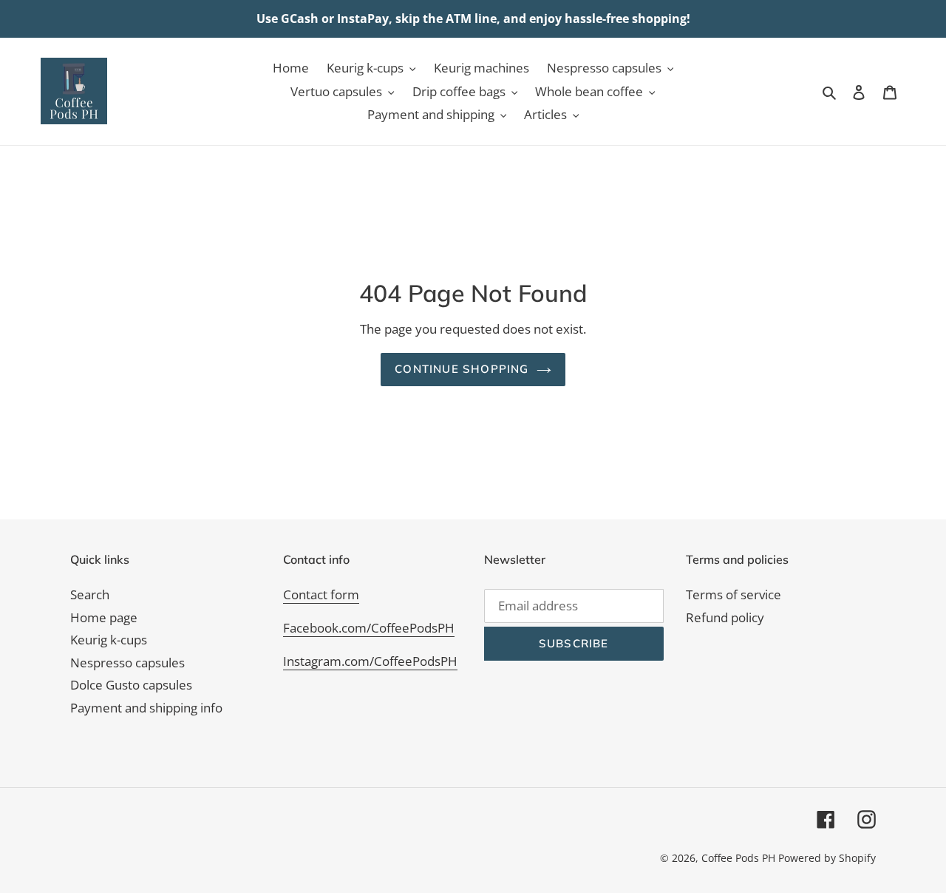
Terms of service (733, 594)
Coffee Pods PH (738, 858)
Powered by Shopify (827, 858)
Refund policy (725, 617)
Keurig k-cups (108, 639)
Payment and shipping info (146, 707)
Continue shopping (461, 369)
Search (89, 594)
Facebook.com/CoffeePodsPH (369, 627)
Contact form (321, 594)
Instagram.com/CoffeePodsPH (370, 661)
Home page (103, 617)
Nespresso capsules (127, 662)
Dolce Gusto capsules (131, 684)
